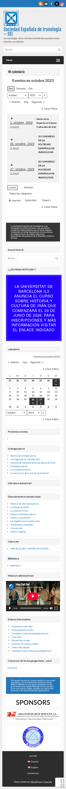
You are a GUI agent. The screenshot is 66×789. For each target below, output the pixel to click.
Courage (48, 781)
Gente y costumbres (20, 517)
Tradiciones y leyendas (21, 524)
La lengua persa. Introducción (25, 459)
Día (30, 88)
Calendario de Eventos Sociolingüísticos (32, 650)
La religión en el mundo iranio (25, 521)
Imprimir (14, 201)
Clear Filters (50, 108)
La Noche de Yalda (19, 507)
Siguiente (36, 102)
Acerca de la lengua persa (23, 455)
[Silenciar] (51, 608)
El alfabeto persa (18, 466)
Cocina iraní (16, 528)
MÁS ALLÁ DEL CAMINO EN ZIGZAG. (29, 548)
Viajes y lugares (18, 531)
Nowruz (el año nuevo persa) (24, 503)
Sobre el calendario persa (23, 514)
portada (33, 756)
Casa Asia (16, 637)
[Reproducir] (10, 608)
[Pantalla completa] (56, 608)
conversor (12, 667)
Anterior (16, 102)
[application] (33, 596)
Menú (9, 60)
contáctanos (33, 773)
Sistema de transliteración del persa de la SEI (33, 462)
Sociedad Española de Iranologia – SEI (32, 31)
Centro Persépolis (21, 647)
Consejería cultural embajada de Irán (30, 633)
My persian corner (21, 640)
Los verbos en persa (20, 469)
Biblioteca (15, 565)
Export (45, 200)
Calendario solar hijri (22, 626)
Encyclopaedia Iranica (23, 630)
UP (62, 781)
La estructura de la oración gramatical (29, 473)
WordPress (36, 781)
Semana (20, 88)
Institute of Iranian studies (25, 643)
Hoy (26, 102)
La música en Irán (19, 510)
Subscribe (30, 200)
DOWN (62, 785)
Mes (11, 88)
